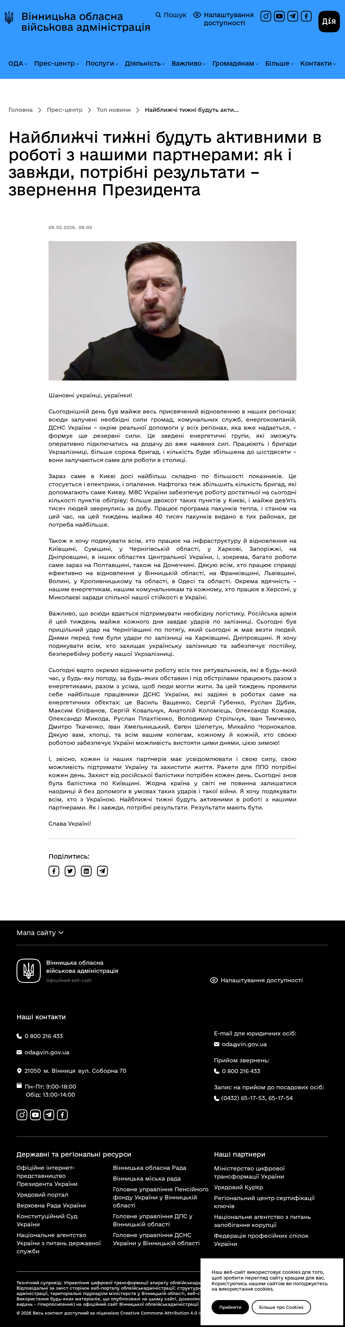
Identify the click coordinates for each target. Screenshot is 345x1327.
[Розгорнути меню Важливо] (203, 64)
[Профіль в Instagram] (265, 16)
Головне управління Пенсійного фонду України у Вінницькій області (161, 1197)
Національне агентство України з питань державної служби (59, 1243)
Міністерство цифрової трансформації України (249, 1172)
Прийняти (230, 1307)
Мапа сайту (36, 932)
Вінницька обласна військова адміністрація (86, 21)
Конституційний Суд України (47, 1220)
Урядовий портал (42, 1194)
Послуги (100, 63)
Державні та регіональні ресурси (74, 1154)
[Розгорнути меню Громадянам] (256, 64)
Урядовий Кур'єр (238, 1187)
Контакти (316, 63)
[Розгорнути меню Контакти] (334, 64)
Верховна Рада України (51, 1205)
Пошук (175, 15)
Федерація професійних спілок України (261, 1239)
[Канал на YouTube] (279, 16)
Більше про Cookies (281, 1307)
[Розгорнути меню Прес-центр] (77, 64)
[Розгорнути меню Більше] (291, 64)
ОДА (15, 63)
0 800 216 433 (241, 1071)
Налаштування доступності (229, 19)
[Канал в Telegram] (292, 16)
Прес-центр (54, 63)
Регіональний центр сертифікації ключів (264, 1202)
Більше (277, 63)
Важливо (186, 63)
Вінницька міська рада (147, 1178)
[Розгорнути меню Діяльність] (163, 64)
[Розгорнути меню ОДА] (25, 64)
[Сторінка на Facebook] (306, 16)
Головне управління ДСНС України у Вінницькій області (156, 1239)
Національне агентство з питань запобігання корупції (262, 1221)
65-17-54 (281, 1098)
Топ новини (114, 109)
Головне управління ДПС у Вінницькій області (152, 1220)
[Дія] (329, 21)
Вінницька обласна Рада (149, 1167)
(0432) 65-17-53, (244, 1098)
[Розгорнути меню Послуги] (116, 64)
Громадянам (233, 63)
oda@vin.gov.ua (244, 1044)
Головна (20, 109)
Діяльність (143, 63)
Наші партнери (239, 1154)
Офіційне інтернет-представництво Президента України (47, 1175)
